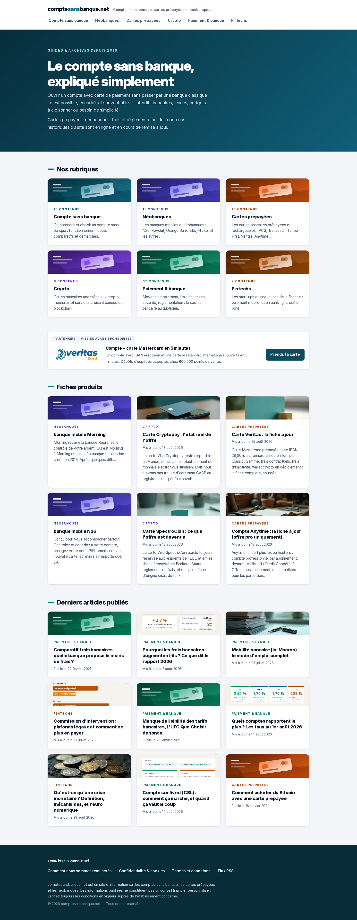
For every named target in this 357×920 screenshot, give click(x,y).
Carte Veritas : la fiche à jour (262, 434)
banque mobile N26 (75, 531)
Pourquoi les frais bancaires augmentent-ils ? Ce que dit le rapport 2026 (176, 655)
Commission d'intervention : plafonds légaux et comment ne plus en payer (88, 726)
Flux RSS (226, 871)
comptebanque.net (78, 9)
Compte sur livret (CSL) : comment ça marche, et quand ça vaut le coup (176, 798)
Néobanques (107, 20)
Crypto (174, 20)
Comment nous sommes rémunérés (79, 871)
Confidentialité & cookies (142, 871)
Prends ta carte (285, 354)
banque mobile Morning (80, 434)
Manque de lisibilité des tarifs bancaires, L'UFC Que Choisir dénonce (175, 726)
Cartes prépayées (143, 20)
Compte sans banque (68, 20)
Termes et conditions (191, 871)
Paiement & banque (206, 20)
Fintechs (239, 20)
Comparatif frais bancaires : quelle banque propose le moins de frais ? (89, 655)
